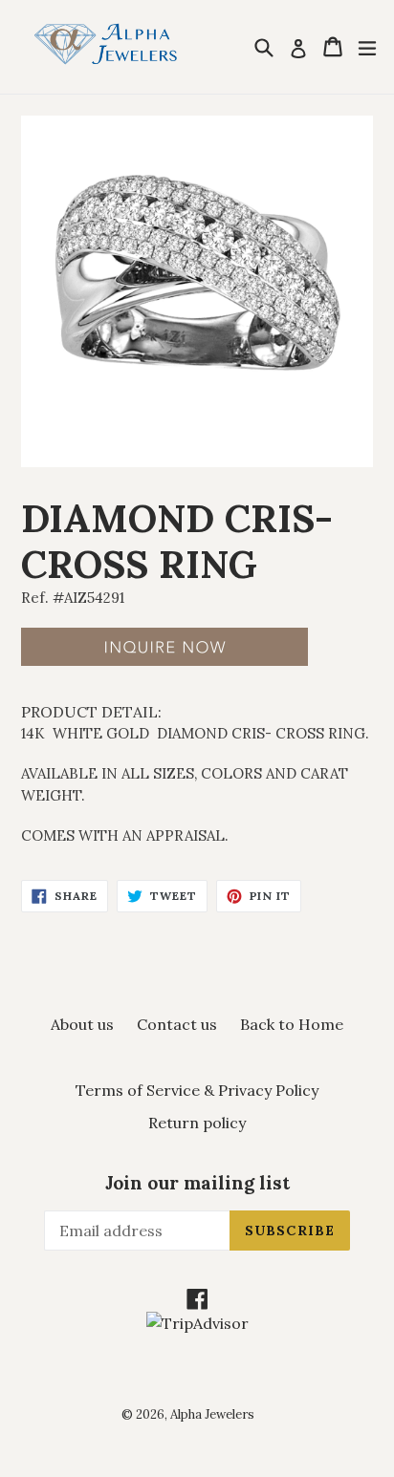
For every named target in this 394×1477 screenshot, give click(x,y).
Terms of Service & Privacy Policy (197, 1090)
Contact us (177, 1024)
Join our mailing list (197, 1183)
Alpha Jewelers (212, 1414)
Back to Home (291, 1024)
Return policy (197, 1122)
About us (82, 1024)
